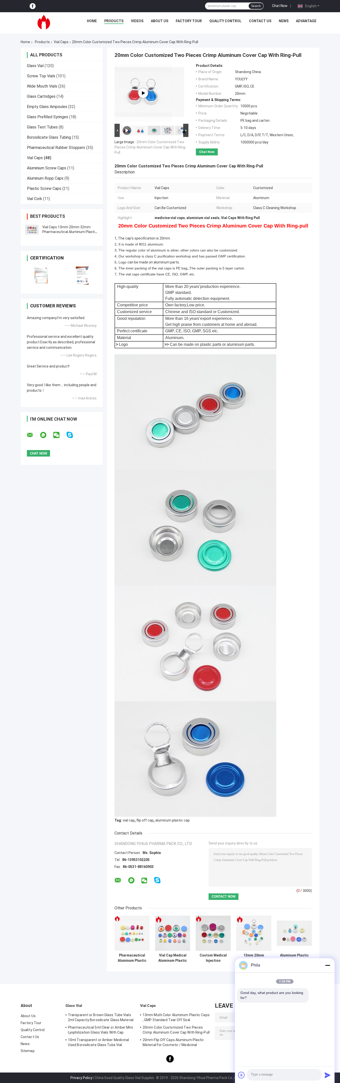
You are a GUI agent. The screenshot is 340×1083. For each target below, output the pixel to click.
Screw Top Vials (41, 76)
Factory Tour (189, 21)
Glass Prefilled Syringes (47, 117)
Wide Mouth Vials (42, 86)
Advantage (306, 21)
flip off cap (145, 820)
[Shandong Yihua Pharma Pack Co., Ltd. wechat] (59, 435)
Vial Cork (34, 198)
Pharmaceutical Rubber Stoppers (56, 147)
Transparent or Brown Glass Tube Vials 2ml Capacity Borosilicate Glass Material (100, 1017)
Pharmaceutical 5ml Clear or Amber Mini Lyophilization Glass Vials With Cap (100, 1029)
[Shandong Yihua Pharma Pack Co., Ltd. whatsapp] (46, 435)
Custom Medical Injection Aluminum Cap (213, 958)
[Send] (328, 1075)
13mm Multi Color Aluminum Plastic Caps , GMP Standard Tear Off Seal (176, 1017)
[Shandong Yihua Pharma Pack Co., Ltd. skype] (72, 435)
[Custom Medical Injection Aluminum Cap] (213, 933)
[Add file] (241, 1075)
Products (113, 21)
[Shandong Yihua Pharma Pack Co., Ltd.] (43, 22)
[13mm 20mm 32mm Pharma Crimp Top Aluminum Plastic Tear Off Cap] (253, 933)
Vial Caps (61, 42)
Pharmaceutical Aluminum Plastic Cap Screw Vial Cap (132, 958)
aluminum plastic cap (172, 820)
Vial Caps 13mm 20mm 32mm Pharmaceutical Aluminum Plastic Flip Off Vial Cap (69, 232)
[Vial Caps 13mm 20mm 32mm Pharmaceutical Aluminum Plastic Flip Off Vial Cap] (32, 230)
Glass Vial (35, 65)
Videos (137, 21)
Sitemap (28, 1051)
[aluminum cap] (143, 93)
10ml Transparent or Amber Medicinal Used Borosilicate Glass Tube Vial (98, 1042)
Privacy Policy (81, 1078)
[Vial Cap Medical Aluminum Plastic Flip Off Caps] (172, 933)
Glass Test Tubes (42, 127)
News (283, 21)
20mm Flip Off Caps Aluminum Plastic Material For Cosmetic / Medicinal (173, 1042)
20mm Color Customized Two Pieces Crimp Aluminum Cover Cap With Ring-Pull (150, 147)
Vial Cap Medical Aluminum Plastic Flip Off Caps (172, 958)
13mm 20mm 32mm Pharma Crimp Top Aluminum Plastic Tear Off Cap (253, 958)
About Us (159, 21)
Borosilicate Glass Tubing (49, 137)
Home (92, 21)
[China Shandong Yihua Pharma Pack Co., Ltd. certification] (41, 275)
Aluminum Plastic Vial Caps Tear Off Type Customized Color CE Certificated (294, 958)
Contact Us (260, 21)
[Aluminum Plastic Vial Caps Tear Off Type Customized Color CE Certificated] (294, 933)
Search (256, 6)
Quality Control (225, 21)
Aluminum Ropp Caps (45, 178)
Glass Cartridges (41, 96)
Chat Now (279, 6)
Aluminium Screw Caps (46, 168)
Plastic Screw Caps (44, 188)
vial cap (129, 820)
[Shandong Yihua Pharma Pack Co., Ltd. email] (33, 435)
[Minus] (328, 965)
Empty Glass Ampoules (47, 106)
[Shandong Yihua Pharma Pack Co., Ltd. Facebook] (32, 6)
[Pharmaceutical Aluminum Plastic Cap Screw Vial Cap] (132, 933)
